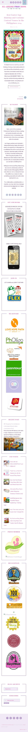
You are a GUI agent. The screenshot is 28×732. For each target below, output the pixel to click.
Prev (6, 46)
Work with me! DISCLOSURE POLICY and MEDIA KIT (16, 464)
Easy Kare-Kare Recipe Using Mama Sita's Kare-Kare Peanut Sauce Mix (16, 482)
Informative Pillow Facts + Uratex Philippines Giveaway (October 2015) (16, 491)
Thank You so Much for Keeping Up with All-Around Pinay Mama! (16, 473)
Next (22, 46)
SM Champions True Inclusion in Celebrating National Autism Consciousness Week (11, 426)
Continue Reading (14, 86)
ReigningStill (5, 726)
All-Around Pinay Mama (18, 724)
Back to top (23, 729)
